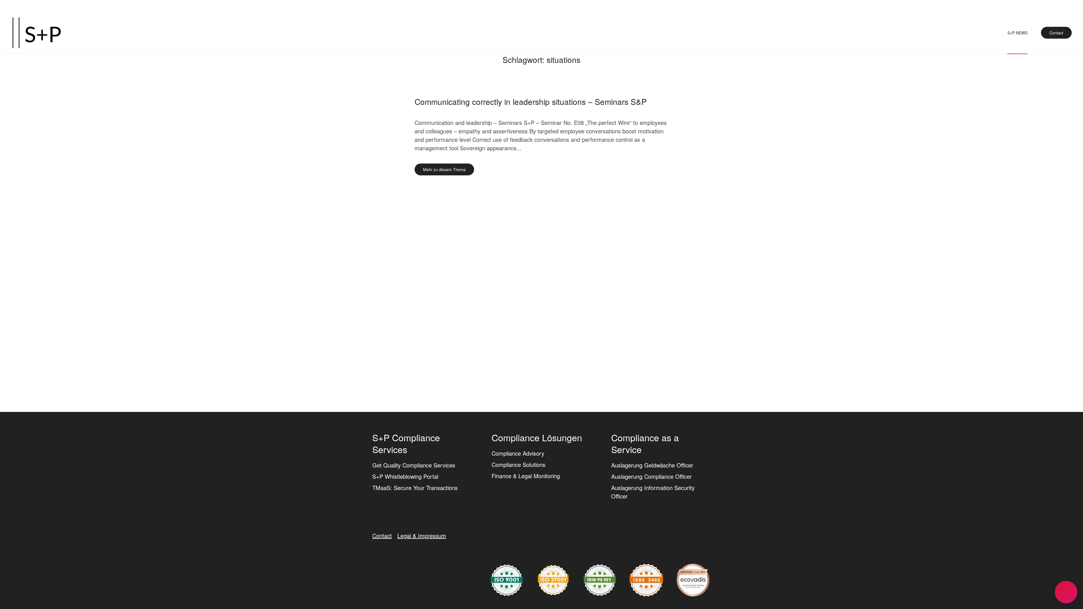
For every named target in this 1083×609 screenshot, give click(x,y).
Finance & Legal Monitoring (526, 476)
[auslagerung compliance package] (553, 579)
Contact (1056, 33)
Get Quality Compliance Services (413, 465)
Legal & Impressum (421, 535)
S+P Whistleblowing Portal (405, 476)
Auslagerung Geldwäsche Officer (652, 465)
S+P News (1017, 33)
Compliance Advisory (518, 453)
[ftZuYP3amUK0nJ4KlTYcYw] (693, 579)
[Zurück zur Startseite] (36, 33)
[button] (1066, 592)
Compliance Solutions (518, 464)
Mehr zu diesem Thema (444, 169)
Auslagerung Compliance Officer (651, 476)
